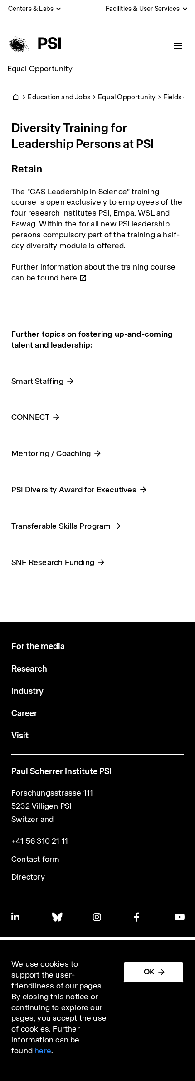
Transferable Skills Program (61, 526)
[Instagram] (97, 917)
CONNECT (30, 417)
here (42, 1050)
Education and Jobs (59, 97)
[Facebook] (138, 917)
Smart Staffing (37, 381)
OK (149, 971)
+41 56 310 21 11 (39, 840)
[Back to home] (33, 43)
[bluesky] (56, 917)
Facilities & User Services (143, 8)
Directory (28, 876)
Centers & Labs (31, 8)
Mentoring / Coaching (51, 453)
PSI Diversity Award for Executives (73, 489)
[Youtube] (179, 917)
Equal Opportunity (40, 68)
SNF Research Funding (52, 562)
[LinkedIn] (15, 917)
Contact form (35, 859)
